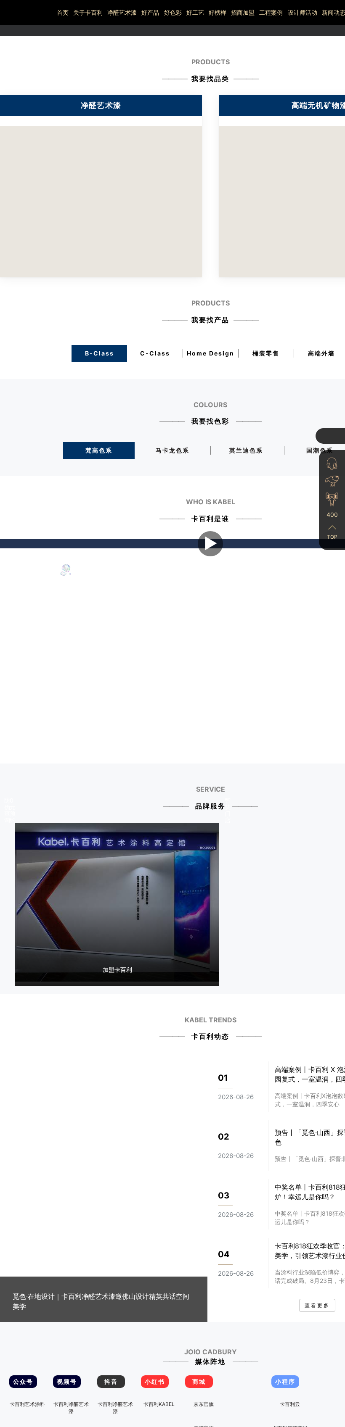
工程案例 (271, 12)
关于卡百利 (88, 12)
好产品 (150, 12)
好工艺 (195, 12)
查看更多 (317, 1345)
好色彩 (173, 12)
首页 (63, 12)
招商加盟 (243, 12)
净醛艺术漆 (122, 12)
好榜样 (217, 12)
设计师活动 (302, 12)
